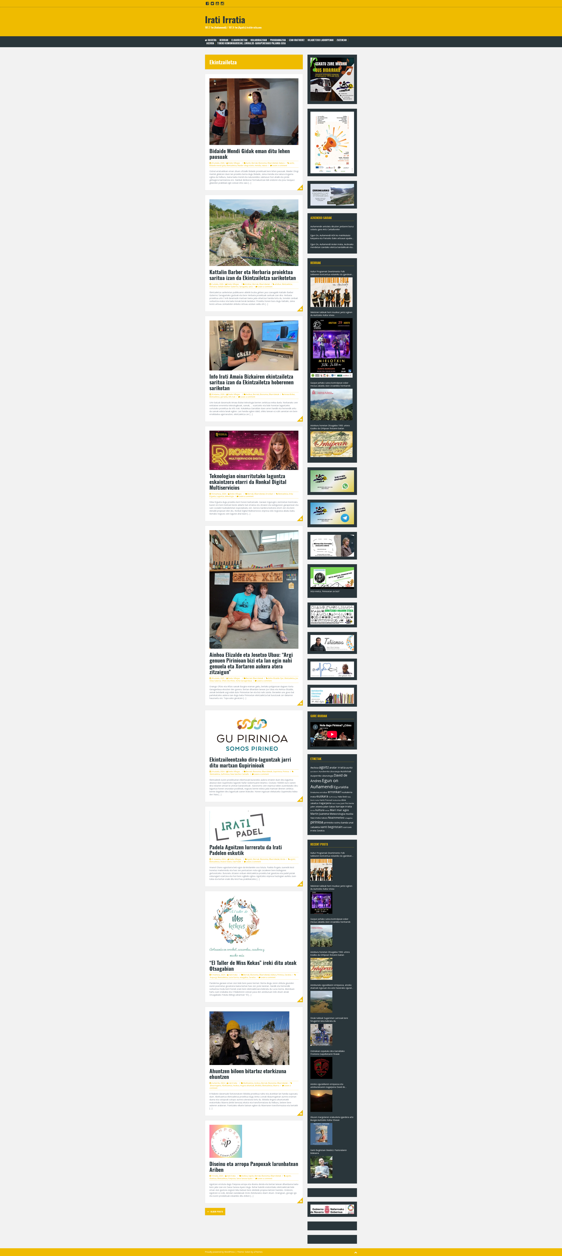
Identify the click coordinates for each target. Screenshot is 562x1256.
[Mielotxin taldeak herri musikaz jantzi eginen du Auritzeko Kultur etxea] (331, 348)
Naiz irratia (315, 817)
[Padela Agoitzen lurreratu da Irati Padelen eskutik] (240, 825)
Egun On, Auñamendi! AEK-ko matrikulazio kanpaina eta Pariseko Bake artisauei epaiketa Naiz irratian (332, 237)
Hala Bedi (342, 796)
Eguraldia (341, 787)
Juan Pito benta (347, 803)
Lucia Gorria (234, 977)
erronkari (334, 792)
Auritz (248, 163)
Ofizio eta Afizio (228, 681)
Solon (247, 1251)
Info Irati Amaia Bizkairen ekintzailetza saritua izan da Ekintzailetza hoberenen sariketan (251, 382)
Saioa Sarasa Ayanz (244, 1178)
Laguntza (220, 496)
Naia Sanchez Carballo (239, 774)
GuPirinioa (225, 774)
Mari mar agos (339, 810)
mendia (258, 165)
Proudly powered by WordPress (220, 1251)
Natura (282, 163)
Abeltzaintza (248, 1083)
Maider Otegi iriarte (246, 165)
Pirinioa (286, 771)
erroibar (323, 792)
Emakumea (314, 792)
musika (349, 813)
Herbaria (213, 286)
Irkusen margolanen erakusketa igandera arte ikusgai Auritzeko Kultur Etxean (331, 1118)
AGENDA (210, 43)
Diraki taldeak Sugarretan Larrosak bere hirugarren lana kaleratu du (329, 1019)
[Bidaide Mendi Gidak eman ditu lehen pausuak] (253, 111)
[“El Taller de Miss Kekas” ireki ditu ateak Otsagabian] (237, 925)
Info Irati (231, 397)
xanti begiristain (331, 827)
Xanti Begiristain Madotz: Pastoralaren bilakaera (328, 1151)
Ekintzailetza (232, 165)
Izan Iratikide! (297, 40)
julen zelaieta (316, 806)
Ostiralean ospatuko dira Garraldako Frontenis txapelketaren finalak (327, 1052)
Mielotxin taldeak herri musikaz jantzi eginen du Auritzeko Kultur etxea (331, 314)
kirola (312, 810)
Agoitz (249, 859)
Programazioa (278, 40)
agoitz (292, 859)
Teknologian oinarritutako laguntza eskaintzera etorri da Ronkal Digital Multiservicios (247, 481)
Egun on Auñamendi (324, 784)
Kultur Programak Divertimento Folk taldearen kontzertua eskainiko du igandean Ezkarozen (331, 273)
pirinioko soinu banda (336, 822)
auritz (291, 163)
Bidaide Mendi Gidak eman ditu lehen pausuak (249, 153)
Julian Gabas (329, 806)
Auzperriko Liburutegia (321, 775)
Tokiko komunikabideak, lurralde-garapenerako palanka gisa (251, 43)
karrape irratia (344, 806)
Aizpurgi (213, 977)
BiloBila (258, 1085)
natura (264, 165)
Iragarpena (325, 803)
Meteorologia (337, 813)
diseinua (212, 1178)
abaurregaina (215, 1085)
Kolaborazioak (259, 40)
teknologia (229, 496)
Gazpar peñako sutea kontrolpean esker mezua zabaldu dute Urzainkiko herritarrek (330, 384)
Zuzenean (342, 40)
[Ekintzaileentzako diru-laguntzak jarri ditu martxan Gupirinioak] (252, 733)
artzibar (278, 284)
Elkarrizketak (239, 40)
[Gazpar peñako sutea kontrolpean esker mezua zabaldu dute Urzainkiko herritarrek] (331, 404)
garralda (224, 397)
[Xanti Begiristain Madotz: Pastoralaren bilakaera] (321, 1167)
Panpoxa (232, 1178)
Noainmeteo (336, 817)
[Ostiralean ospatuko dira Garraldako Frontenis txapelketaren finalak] (321, 1068)
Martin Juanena (319, 813)
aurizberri (314, 771)
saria (251, 286)
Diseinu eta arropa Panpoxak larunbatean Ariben (253, 1166)
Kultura (273, 975)
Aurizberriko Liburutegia (329, 771)
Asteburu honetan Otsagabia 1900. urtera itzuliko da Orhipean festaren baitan (330, 427)
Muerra (276, 1085)
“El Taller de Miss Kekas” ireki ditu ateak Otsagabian (253, 965)
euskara (322, 796)
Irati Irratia (225, 19)
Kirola (282, 859)
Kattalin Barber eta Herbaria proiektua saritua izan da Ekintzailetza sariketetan (252, 274)
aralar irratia (337, 767)
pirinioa (316, 822)
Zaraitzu (288, 975)
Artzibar (248, 284)
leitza (327, 810)
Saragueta (243, 286)
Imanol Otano (226, 861)
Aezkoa (249, 394)
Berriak (224, 40)
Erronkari (269, 494)
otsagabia (244, 977)
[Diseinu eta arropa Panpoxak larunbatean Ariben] (225, 1141)
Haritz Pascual (326, 800)
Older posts (216, 1211)
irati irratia (336, 803)
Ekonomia (262, 163)
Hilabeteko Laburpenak (321, 40)
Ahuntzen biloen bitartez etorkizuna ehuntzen (247, 1073)
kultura (319, 810)
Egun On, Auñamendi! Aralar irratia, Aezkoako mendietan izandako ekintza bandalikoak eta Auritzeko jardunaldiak (331, 246)
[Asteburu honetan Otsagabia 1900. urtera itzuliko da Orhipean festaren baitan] (331, 444)
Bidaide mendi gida (217, 165)
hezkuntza (337, 800)
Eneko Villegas (234, 163)
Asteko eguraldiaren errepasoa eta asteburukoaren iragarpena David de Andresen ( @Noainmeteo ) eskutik (327, 1086)
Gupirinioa (277, 771)
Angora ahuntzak (247, 1085)
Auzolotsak (345, 771)
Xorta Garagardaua (244, 681)
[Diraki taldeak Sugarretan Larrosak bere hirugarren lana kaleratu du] (321, 1035)
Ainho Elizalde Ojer (276, 678)
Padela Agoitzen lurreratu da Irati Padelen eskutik (245, 850)
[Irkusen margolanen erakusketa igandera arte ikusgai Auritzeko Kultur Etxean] (321, 1134)
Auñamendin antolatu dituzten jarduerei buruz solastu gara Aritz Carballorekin (332, 228)
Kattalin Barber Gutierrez (228, 286)
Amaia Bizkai (289, 394)
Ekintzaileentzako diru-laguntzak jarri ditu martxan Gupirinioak (250, 762)
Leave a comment (279, 165)
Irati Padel (237, 861)
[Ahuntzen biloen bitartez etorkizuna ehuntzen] (249, 1037)
